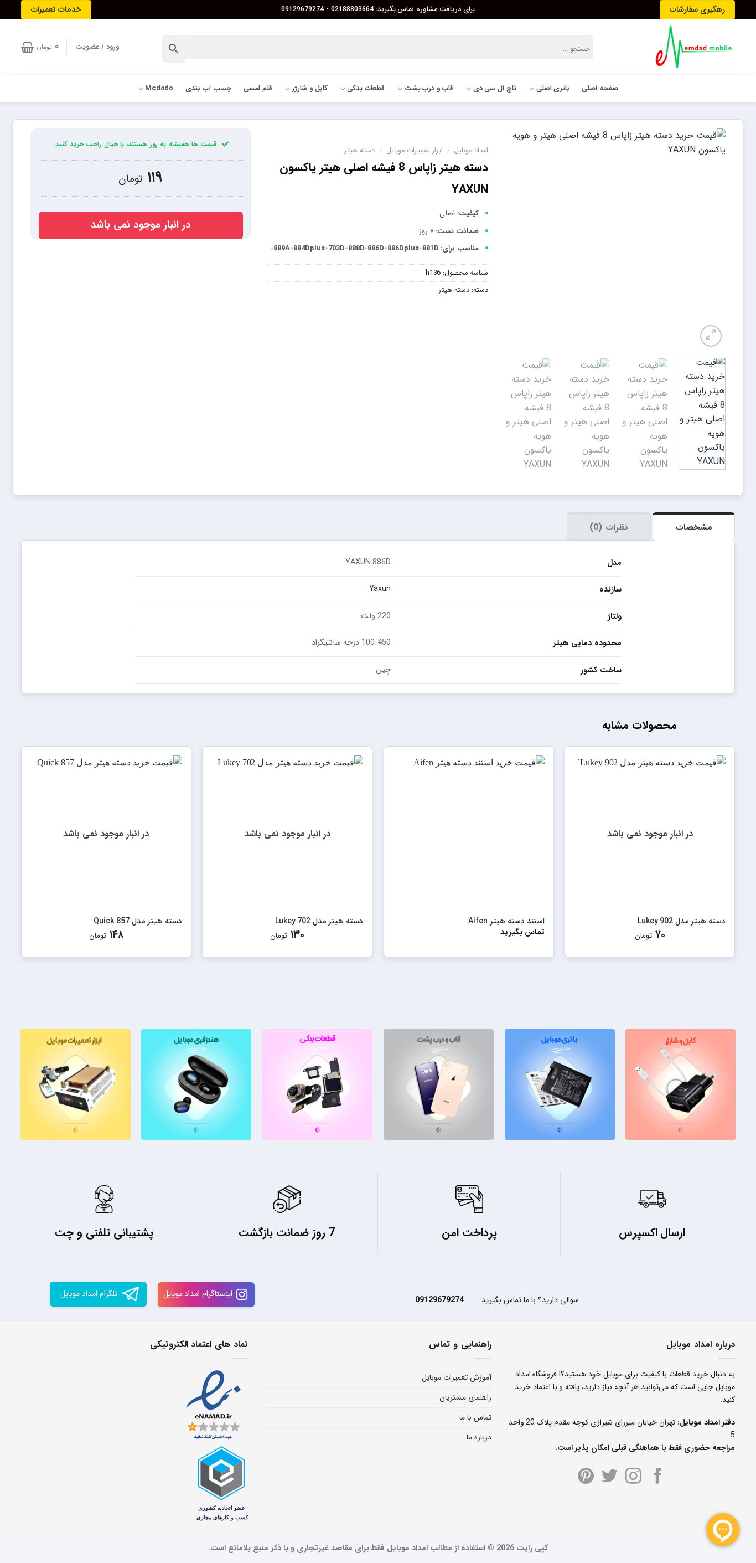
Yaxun (380, 589)
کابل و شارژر (310, 88)
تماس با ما (475, 1417)
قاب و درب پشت (429, 88)
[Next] (515, 239)
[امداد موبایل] (689, 47)
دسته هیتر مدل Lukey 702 (319, 921)
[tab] (694, 526)
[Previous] (707, 239)
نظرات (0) (608, 527)
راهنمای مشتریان (465, 1397)
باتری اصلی (552, 88)
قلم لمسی (258, 88)
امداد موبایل (471, 150)
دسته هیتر (359, 150)
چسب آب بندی (208, 88)
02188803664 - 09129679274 (327, 9)
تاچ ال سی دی (494, 88)
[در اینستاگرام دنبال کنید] (633, 1477)
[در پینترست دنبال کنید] (586, 1477)
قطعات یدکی (366, 88)
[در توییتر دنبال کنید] (610, 1477)
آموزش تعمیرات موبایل (456, 1377)
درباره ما (479, 1437)
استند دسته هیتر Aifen (506, 921)
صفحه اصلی (600, 88)
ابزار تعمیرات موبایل (414, 150)
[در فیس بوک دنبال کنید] (658, 1477)
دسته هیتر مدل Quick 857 (138, 921)
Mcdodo (159, 88)
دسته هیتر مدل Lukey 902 (682, 921)
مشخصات (693, 527)
